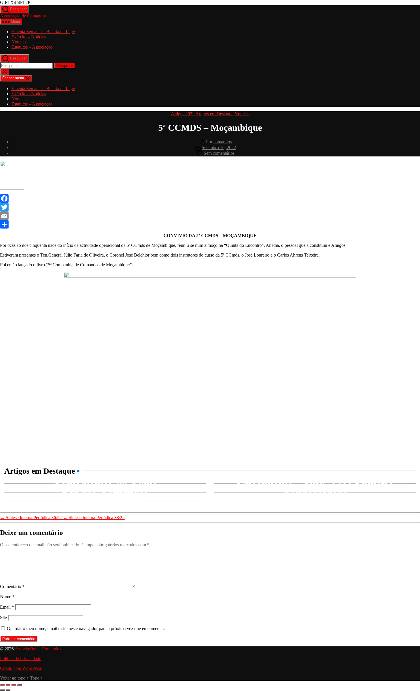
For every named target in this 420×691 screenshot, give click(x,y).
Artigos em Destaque (214, 113)
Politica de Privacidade (20, 658)
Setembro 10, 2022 (219, 147)
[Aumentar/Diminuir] (2, 685)
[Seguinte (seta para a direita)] (8, 690)
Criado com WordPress (21, 668)
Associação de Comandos (23, 15)
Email (7, 607)
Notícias (18, 41)
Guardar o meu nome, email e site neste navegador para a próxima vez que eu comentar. (86, 628)
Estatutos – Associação (32, 47)
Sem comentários (219, 153)
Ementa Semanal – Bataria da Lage (43, 31)
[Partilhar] (13, 685)
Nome (7, 596)
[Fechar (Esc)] (19, 685)
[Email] (210, 215)
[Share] (210, 224)
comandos (222, 141)
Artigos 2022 (183, 113)
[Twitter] (210, 207)
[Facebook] (210, 198)
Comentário (12, 586)
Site (3, 617)
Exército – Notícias (28, 36)
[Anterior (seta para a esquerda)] (2, 690)
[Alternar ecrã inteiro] (8, 685)
